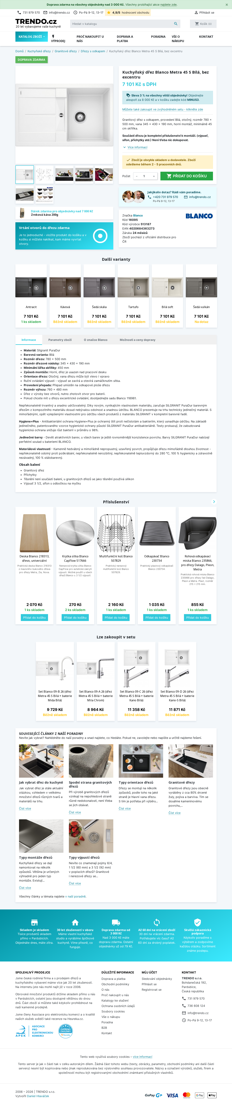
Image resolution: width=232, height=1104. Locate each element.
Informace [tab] (29, 340)
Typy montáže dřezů (35, 857)
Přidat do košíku (187, 176)
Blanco (138, 215)
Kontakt (206, 37)
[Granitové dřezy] (191, 761)
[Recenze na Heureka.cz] (65, 1033)
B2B (104, 1027)
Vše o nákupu (178, 39)
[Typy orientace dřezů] (141, 761)
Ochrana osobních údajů (118, 1006)
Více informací (137, 147)
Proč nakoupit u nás (90, 39)
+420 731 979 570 (165, 197)
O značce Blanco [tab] (95, 340)
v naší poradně (75, 896)
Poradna (158, 37)
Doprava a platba (125, 39)
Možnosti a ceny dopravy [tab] (137, 340)
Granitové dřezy (182, 782)
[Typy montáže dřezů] (41, 836)
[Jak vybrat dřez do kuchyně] (41, 761)
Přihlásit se (149, 984)
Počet (126, 176)
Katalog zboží (31, 37)
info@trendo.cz (56, 12)
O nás (105, 989)
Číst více (25, 808)
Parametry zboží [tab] (60, 340)
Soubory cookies (113, 1011)
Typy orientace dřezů (136, 782)
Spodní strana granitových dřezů (90, 784)
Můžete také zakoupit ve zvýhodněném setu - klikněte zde (162, 109)
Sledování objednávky (157, 979)
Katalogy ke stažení (115, 1000)
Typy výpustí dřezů (84, 857)
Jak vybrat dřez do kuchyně (41, 782)
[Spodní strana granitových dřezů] (91, 761)
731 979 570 (28, 12)
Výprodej (58, 38)
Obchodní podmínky (115, 984)
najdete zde (168, 4)
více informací (142, 1056)
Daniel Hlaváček (38, 1096)
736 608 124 (196, 1006)
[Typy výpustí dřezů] (91, 836)
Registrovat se (151, 989)
